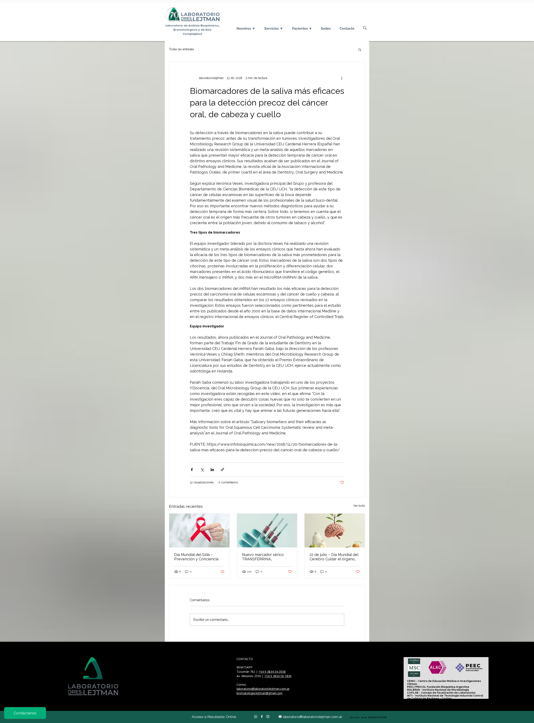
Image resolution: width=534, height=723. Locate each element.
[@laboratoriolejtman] (267, 716)
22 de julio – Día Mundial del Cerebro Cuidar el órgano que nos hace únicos (334, 556)
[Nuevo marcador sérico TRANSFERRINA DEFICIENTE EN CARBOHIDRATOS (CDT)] (267, 530)
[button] (360, 49)
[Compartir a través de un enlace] (222, 470)
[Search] (364, 28)
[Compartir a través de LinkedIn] (212, 470)
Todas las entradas (181, 49)
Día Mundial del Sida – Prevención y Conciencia (196, 556)
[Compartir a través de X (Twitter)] (202, 470)
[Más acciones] (341, 77)
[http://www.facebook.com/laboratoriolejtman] (261, 716)
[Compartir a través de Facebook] (192, 470)
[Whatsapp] (255, 716)
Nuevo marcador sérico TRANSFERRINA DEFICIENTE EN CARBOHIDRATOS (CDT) (263, 556)
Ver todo (359, 505)
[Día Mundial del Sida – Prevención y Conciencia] (199, 530)
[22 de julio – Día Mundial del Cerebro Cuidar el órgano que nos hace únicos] (335, 530)
